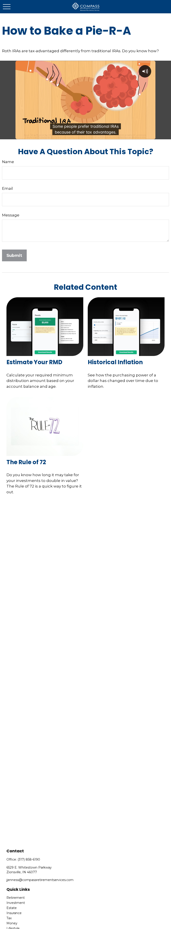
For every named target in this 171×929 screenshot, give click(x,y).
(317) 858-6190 (29, 859)
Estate (11, 908)
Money (11, 923)
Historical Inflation (115, 362)
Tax (9, 918)
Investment (15, 903)
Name (8, 162)
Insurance (14, 913)
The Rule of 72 (26, 462)
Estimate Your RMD (34, 362)
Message (10, 215)
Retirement (15, 898)
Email (7, 188)
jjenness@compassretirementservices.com (39, 880)
